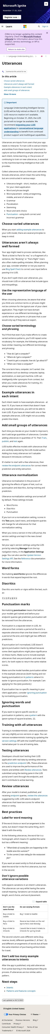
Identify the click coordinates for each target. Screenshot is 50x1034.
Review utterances (33, 769)
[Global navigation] (2, 26)
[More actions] (46, 56)
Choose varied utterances (14, 81)
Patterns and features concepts (21, 991)
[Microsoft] (25, 26)
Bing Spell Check (13, 269)
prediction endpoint (17, 763)
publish (5, 441)
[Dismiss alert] (46, 4)
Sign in (45, 26)
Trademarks (7, 1030)
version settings (9, 741)
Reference (26, 558)
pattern (33, 715)
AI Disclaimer (7, 1020)
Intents (10, 987)
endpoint (15, 795)
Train (44, 438)
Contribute (6, 1023)
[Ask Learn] (42, 56)
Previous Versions (23, 1020)
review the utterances (38, 795)
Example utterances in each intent (18, 87)
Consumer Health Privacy (12, 1027)
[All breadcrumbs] (4, 56)
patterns (30, 677)
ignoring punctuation (37, 692)
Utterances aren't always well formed (19, 84)
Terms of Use (32, 1027)
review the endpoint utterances (16, 465)
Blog (35, 1020)
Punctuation (12, 214)
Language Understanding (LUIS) (21, 56)
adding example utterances (29, 229)
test (15, 441)
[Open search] (39, 26)
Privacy (16, 1023)
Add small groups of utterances (17, 90)
